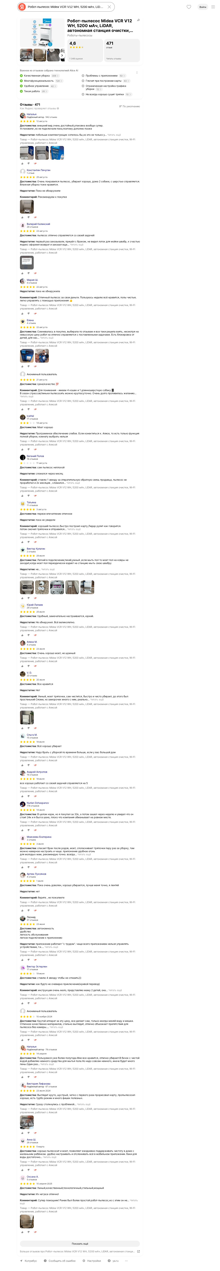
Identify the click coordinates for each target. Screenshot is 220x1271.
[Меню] (213, 6)
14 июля (40, 810)
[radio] (22, 163)
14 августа (41, 423)
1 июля (39, 881)
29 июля (40, 555)
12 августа (41, 121)
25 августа (41, 177)
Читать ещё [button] (114, 134)
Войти (203, 7)
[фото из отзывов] (27, 153)
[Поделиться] (138, 20)
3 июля (40, 844)
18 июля (40, 741)
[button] (26, 55)
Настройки (94, 1260)
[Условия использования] (137, 72)
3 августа (41, 509)
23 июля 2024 (43, 1090)
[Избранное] (189, 7)
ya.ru (116, 1260)
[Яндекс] (22, 7)
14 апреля (41, 1053)
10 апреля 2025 (44, 1183)
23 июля (40, 649)
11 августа (41, 463)
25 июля (40, 611)
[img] (27, 121)
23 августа (42, 231)
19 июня (40, 973)
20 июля (40, 679)
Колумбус (31, 1260)
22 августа (41, 287)
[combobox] (65, 6)
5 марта (40, 1146)
